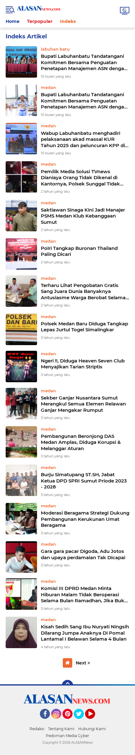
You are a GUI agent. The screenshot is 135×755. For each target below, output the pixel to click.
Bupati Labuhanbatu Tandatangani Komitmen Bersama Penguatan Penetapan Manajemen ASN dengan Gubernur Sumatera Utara (84, 62)
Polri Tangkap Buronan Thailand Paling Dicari (79, 251)
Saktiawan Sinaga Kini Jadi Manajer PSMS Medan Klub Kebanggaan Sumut (83, 216)
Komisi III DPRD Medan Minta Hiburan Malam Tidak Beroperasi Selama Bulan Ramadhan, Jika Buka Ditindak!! (84, 594)
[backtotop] (67, 685)
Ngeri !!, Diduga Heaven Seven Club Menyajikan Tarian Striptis (83, 364)
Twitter (81, 722)
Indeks (68, 21)
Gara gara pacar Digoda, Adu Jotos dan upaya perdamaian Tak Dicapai (83, 554)
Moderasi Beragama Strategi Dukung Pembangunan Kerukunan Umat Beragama (85, 519)
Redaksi (37, 728)
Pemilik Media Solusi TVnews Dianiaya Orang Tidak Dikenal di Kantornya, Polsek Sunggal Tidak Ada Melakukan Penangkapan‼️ (80, 177)
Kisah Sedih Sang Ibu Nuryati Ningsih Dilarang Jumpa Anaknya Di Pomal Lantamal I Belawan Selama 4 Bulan (85, 633)
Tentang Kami (61, 728)
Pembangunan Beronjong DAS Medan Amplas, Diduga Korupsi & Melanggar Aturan (81, 442)
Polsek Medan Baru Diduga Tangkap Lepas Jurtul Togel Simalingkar (84, 327)
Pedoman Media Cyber (67, 735)
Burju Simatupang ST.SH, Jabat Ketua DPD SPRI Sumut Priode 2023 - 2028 (84, 480)
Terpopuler (39, 21)
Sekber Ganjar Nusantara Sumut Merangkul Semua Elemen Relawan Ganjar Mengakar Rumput (83, 404)
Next (82, 663)
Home (12, 21)
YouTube (94, 722)
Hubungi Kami (92, 728)
